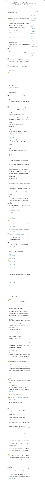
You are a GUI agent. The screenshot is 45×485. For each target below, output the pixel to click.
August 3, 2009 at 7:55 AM (12, 415)
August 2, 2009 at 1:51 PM (12, 290)
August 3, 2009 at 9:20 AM (12, 419)
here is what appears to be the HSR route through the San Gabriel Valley (18, 397)
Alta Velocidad (32, 24)
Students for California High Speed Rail (34, 21)
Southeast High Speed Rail (33, 34)
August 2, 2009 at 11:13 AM (12, 137)
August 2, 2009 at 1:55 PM (12, 303)
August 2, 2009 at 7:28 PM (12, 383)
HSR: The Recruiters (21, 48)
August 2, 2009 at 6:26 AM (12, 46)
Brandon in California (10, 277)
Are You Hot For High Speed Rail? (33, 15)
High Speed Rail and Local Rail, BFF (27, 48)
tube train (17, 66)
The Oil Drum (32, 37)
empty (18, 325)
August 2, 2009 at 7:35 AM (12, 78)
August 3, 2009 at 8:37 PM (12, 446)
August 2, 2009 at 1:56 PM (12, 309)
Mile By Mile (32, 29)
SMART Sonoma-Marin (33, 33)
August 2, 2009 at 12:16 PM (12, 231)
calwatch (9, 396)
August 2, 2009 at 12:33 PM (12, 255)
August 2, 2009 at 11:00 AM (12, 127)
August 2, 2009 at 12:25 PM (12, 235)
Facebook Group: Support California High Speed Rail (34, 18)
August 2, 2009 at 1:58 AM (12, 32)
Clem (9, 299)
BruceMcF (10, 64)
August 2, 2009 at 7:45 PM (12, 391)
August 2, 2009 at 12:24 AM (12, 20)
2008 (31, 8)
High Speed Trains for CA (33, 20)
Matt (9, 360)
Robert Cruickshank (32, 53)
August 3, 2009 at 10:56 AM (12, 429)
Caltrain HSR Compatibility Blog (33, 17)
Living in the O (32, 26)
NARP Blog (32, 30)
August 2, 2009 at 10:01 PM (12, 399)
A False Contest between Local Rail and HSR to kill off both (19, 234)
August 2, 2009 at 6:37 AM (12, 56)
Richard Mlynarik (10, 319)
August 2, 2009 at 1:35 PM (12, 282)
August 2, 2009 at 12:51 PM (12, 258)
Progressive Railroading (33, 31)
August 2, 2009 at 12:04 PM (12, 201)
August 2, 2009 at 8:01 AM (12, 93)
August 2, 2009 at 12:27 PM (12, 240)
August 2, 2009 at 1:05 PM (12, 267)
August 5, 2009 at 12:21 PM (12, 478)
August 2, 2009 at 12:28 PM (12, 246)
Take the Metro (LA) (32, 36)
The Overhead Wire (32, 38)
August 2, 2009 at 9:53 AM (12, 115)
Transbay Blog (32, 41)
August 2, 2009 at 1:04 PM (12, 264)
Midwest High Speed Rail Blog (33, 28)
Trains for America (32, 40)
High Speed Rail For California (33, 19)
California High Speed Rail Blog (22, 2)
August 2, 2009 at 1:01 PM (12, 261)
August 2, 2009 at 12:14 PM (12, 226)
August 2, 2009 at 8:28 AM (12, 104)
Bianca (31, 51)
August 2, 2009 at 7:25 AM (12, 70)
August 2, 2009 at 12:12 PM (12, 218)
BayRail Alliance (32, 16)
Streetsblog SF (32, 35)
